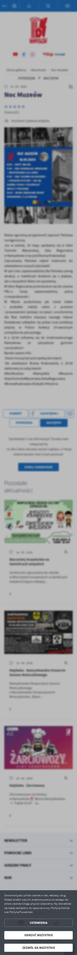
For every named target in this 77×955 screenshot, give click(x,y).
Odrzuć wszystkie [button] (38, 935)
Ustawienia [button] (38, 923)
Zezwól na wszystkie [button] (38, 948)
